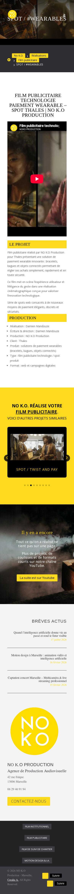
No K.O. (18, 55)
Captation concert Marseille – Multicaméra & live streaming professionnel (37, 679)
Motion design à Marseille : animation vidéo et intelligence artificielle (39, 656)
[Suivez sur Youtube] (45, 876)
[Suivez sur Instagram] (50, 884)
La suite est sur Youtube (37, 578)
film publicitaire (37, 838)
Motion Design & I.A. (37, 860)
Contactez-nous (28, 801)
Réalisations (38, 55)
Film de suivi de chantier (37, 849)
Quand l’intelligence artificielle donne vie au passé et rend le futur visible (40, 634)
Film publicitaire (27, 60)
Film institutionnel (37, 826)
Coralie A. (13, 880)
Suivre (56, 875)
